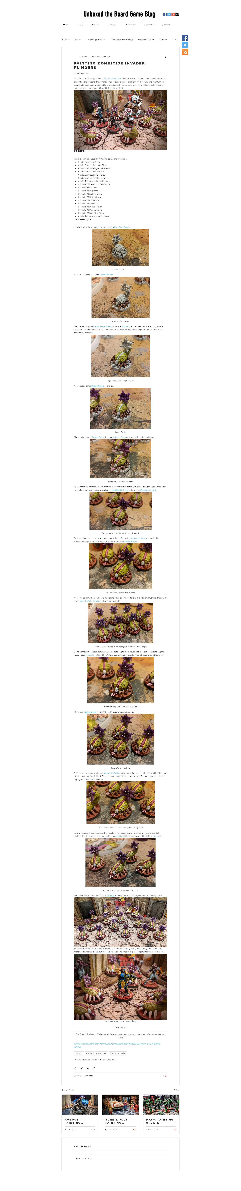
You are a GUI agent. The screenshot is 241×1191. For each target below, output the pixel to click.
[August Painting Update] (80, 1105)
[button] (176, 40)
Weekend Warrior (146, 39)
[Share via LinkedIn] (87, 1068)
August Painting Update (73, 1121)
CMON (89, 1053)
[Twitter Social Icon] (169, 14)
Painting (79, 1053)
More (161, 39)
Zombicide (110, 1060)
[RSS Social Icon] (185, 52)
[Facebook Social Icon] (165, 14)
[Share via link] (94, 1068)
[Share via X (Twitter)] (81, 1068)
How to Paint (101, 1053)
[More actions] (165, 56)
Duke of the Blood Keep (121, 39)
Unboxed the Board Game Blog (119, 14)
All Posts (66, 39)
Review (78, 39)
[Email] (177, 14)
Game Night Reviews (95, 39)
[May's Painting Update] (161, 1105)
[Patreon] (173, 14)
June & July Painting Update (116, 1121)
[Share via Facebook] (75, 1068)
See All (176, 1090)
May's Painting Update (160, 1121)
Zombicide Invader (118, 1053)
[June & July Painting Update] (120, 1105)
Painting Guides (99, 1060)
